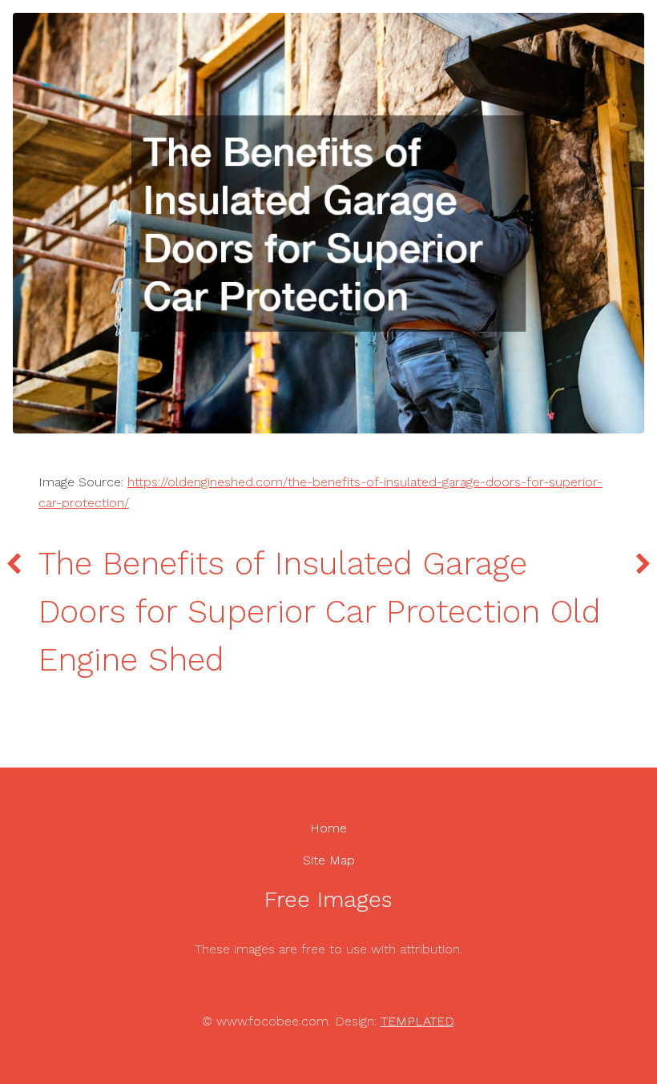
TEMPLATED (417, 1021)
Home (328, 828)
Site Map (329, 860)
